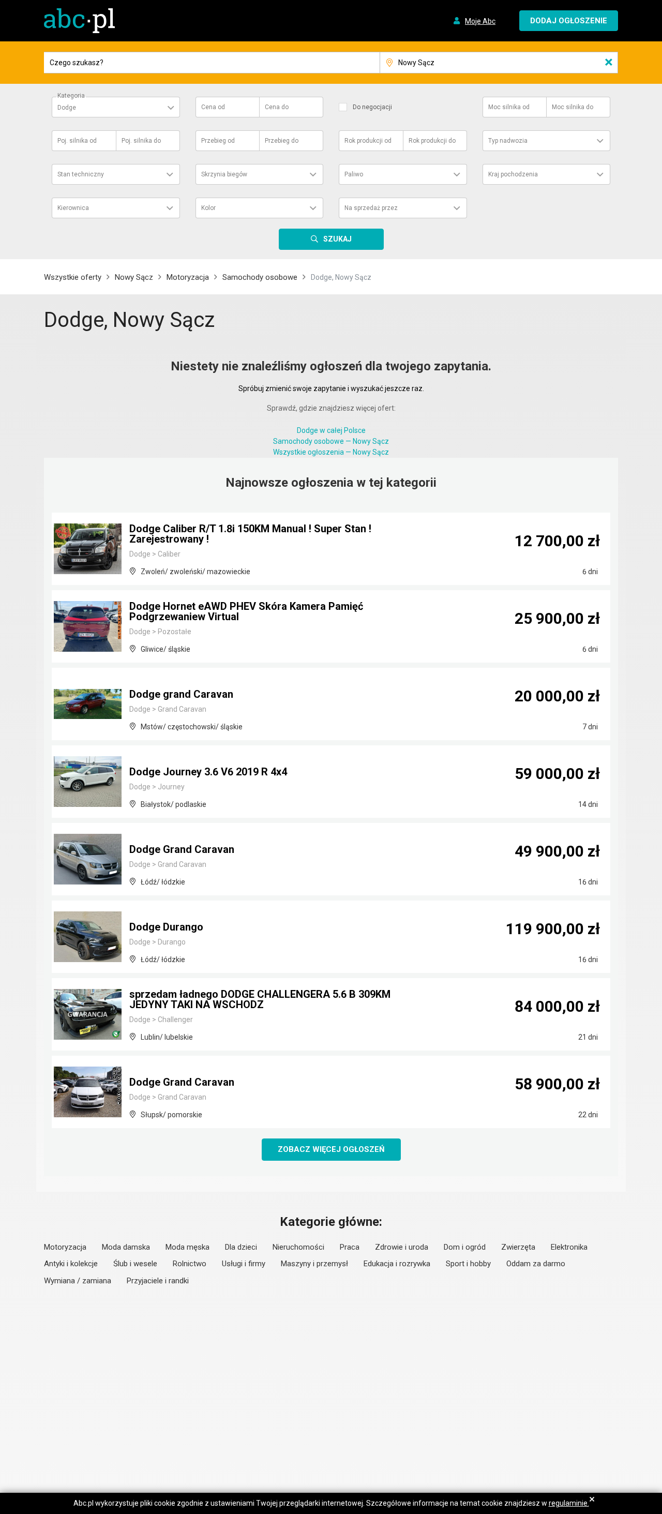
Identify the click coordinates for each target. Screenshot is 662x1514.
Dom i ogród (465, 1247)
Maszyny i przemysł (314, 1263)
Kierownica (73, 208)
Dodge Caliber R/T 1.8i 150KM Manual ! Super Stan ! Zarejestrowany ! (250, 533)
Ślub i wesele (135, 1263)
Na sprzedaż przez (371, 208)
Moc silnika (509, 107)
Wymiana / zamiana (77, 1280)
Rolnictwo (189, 1263)
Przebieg (218, 140)
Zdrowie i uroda (401, 1247)
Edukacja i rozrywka (397, 1263)
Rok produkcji (368, 140)
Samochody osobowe (259, 277)
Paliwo (353, 174)
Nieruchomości (298, 1247)
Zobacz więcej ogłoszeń (331, 1149)
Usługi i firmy (243, 1263)
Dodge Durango (166, 927)
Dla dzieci (241, 1247)
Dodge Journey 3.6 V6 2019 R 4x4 (208, 772)
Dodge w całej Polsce (331, 430)
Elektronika (569, 1247)
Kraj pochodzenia (513, 174)
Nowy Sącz (134, 277)
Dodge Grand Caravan (181, 849)
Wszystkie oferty (72, 277)
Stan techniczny (80, 174)
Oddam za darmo (535, 1263)
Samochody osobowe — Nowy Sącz (331, 441)
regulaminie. (569, 1503)
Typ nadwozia (508, 140)
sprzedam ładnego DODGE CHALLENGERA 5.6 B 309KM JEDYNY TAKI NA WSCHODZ (259, 999)
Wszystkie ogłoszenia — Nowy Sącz (331, 452)
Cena (213, 107)
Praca (349, 1247)
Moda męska (187, 1247)
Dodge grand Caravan (181, 694)
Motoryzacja (188, 277)
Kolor (208, 208)
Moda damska (126, 1247)
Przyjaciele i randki (158, 1280)
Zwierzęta (518, 1247)
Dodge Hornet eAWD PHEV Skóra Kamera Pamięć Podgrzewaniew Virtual (246, 611)
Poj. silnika (77, 140)
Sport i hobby (468, 1263)
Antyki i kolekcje (71, 1263)
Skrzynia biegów (224, 174)
